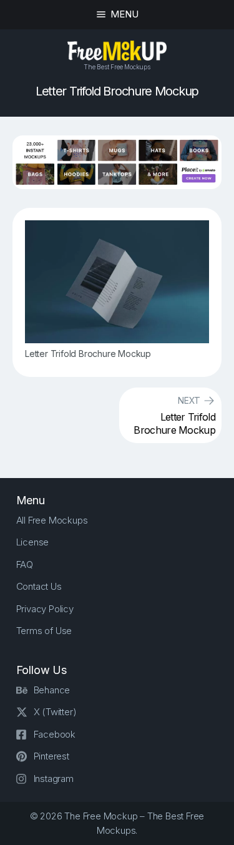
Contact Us (39, 586)
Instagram (54, 778)
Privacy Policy (45, 609)
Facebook (55, 734)
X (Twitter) (55, 712)
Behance (52, 690)
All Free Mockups (52, 520)
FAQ (24, 564)
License (32, 542)
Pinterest (51, 756)
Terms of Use (44, 631)
